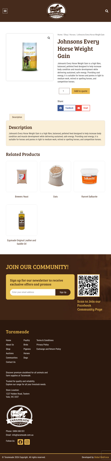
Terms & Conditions (45, 340)
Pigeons (27, 349)
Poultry (27, 340)
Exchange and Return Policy (49, 349)
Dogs (26, 357)
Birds (26, 344)
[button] (5, 11)
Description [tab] (17, 117)
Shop (66, 34)
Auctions (10, 353)
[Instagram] (27, 442)
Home (60, 34)
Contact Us (10, 362)
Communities (11, 357)
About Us (10, 344)
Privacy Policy (43, 344)
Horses (72, 34)
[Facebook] (20, 442)
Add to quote (80, 91)
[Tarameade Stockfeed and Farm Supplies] (56, 11)
